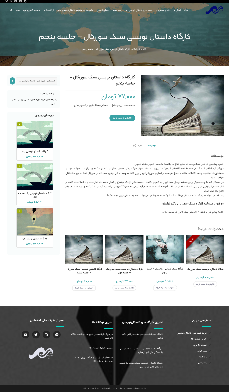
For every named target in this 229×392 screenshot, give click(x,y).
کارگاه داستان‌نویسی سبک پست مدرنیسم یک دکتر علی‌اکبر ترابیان (141, 350)
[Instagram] (46, 334)
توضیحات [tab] (151, 146)
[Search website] (11, 10)
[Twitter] (36, 334)
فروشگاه (136, 49)
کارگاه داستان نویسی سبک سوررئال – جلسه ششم (84, 271)
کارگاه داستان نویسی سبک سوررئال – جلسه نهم (124, 271)
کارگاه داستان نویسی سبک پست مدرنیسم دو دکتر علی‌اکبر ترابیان (141, 365)
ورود (18, 10)
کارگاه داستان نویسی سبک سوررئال (205, 269)
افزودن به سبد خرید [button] (205, 284)
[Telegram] (57, 334)
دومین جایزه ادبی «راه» (101, 348)
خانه (145, 49)
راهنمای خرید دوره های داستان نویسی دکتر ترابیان (34, 102)
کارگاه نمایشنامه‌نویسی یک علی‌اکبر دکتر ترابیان (142, 336)
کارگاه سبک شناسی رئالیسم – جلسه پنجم (164, 271)
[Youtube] (25, 334)
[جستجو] (12, 81)
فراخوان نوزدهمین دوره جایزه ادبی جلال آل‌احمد (92, 336)
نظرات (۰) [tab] (138, 146)
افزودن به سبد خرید (122, 118)
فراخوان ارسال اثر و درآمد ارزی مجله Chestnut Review (94, 359)
